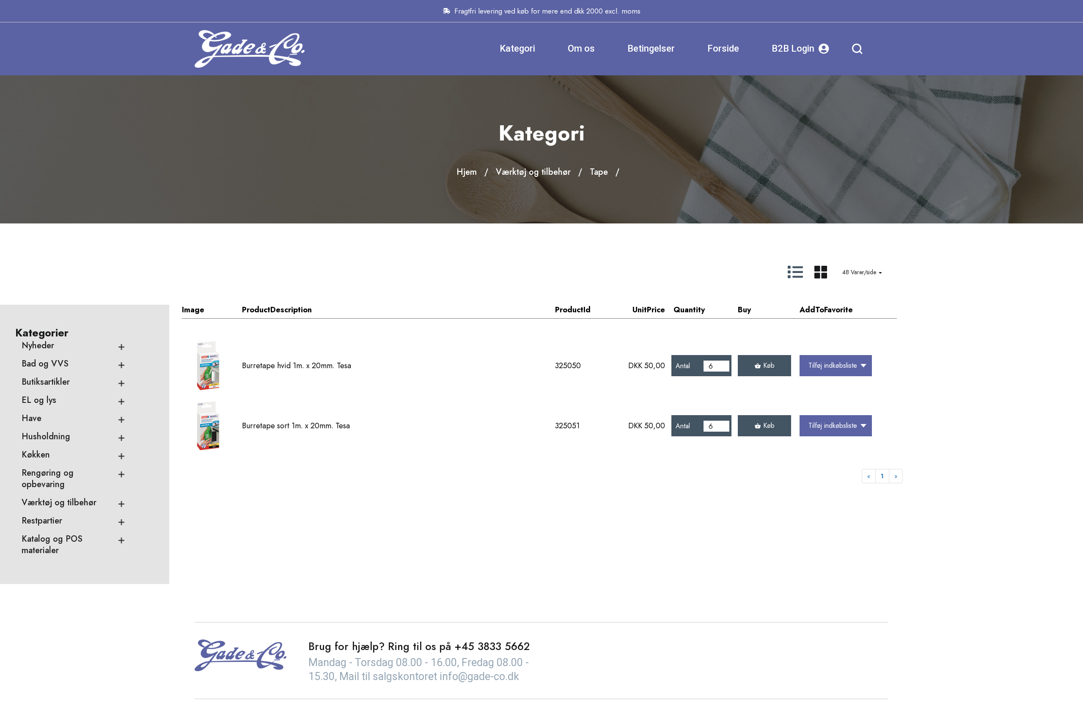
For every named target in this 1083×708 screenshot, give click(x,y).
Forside (723, 48)
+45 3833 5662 (492, 646)
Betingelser (651, 48)
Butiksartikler (46, 382)
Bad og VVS (45, 363)
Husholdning (46, 436)
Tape (599, 172)
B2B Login (793, 48)
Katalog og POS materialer (52, 544)
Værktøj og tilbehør (533, 172)
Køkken (36, 454)
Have (31, 418)
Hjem (466, 172)
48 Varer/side (860, 272)
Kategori (517, 48)
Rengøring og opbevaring (48, 478)
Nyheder (38, 345)
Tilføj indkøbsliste (832, 365)
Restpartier (42, 520)
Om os (581, 48)
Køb (769, 365)
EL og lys (39, 400)
